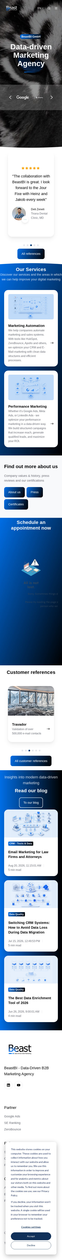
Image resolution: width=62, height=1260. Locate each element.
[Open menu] (56, 8)
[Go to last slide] (10, 97)
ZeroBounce (12, 1129)
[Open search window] (49, 8)
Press (35, 492)
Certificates (16, 504)
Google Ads (12, 1116)
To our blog (31, 802)
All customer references (31, 761)
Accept (31, 1236)
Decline (31, 1245)
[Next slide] (52, 97)
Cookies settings (31, 1227)
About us (14, 492)
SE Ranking (12, 1123)
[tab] (24, 245)
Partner (10, 1107)
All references (31, 253)
